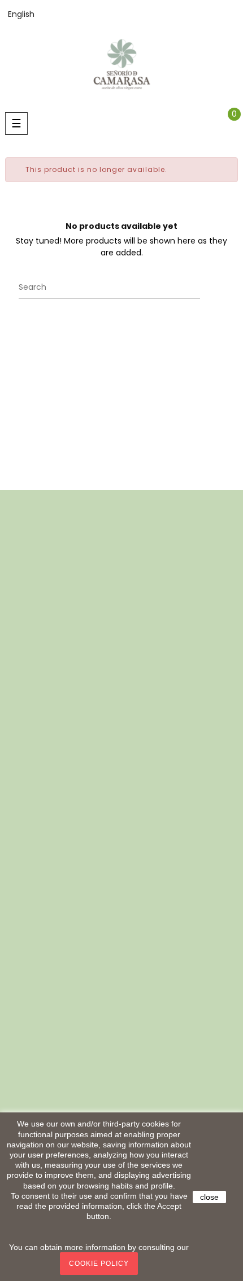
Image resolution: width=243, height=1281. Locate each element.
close (209, 1197)
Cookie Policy (99, 1263)
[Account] (235, 14)
